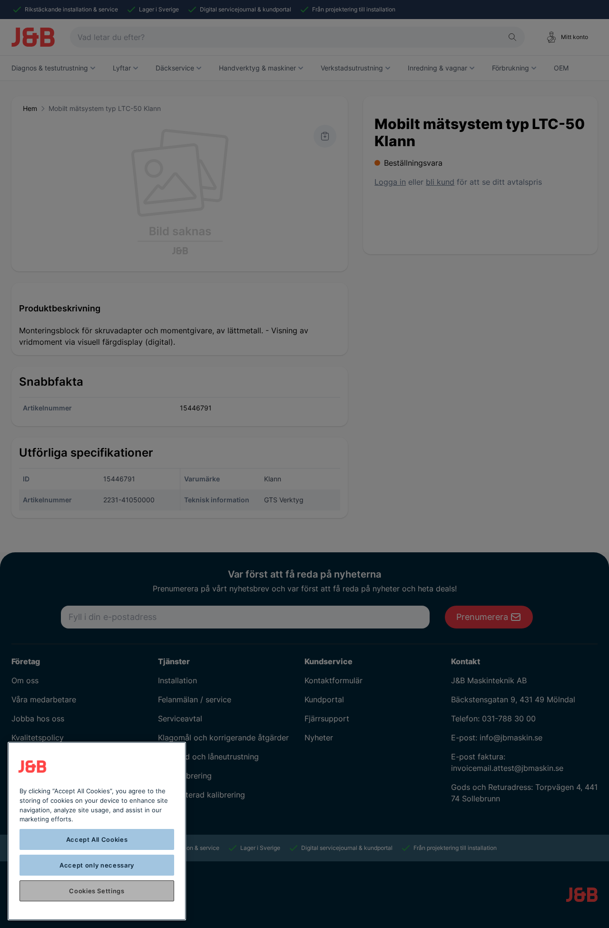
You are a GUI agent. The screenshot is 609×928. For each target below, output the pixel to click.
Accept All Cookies (97, 839)
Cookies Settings (97, 891)
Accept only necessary (96, 865)
